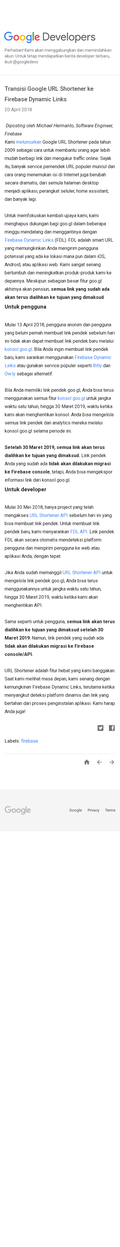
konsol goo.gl (18, 349)
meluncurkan (28, 142)
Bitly (97, 365)
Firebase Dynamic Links (29, 240)
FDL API (78, 531)
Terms (110, 810)
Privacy (94, 810)
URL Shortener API (49, 515)
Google (76, 810)
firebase (29, 741)
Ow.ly (10, 374)
